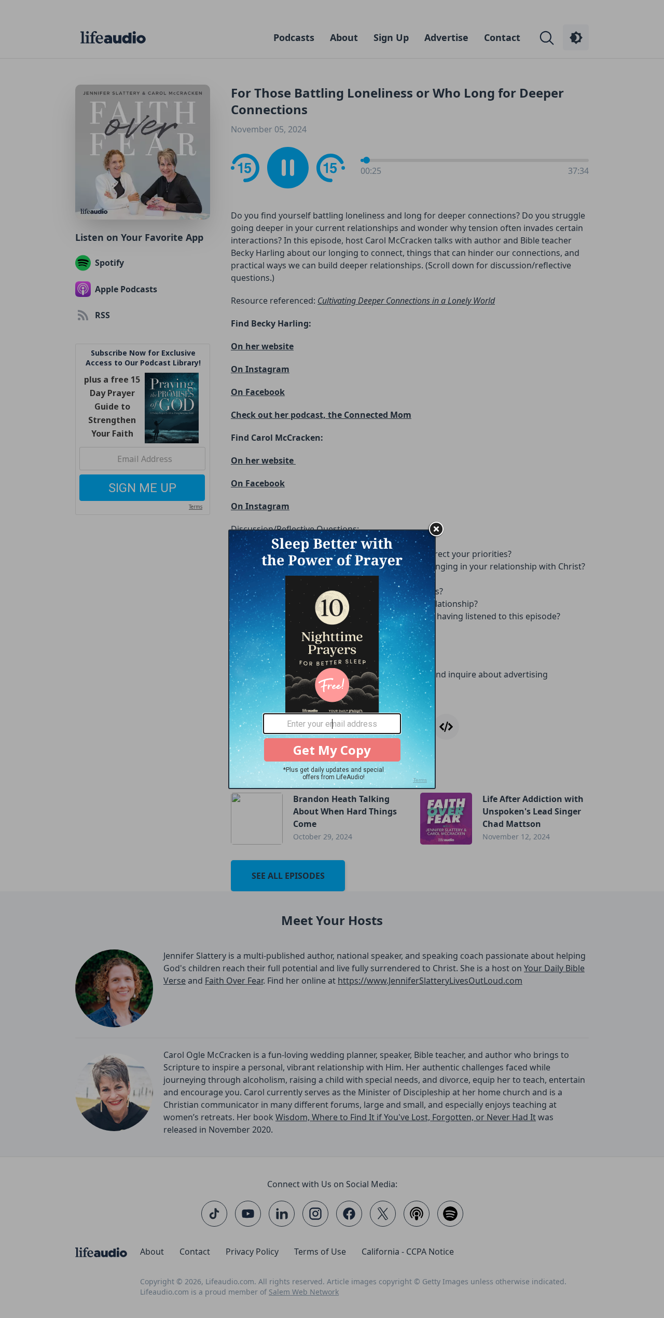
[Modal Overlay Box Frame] (332, 659)
